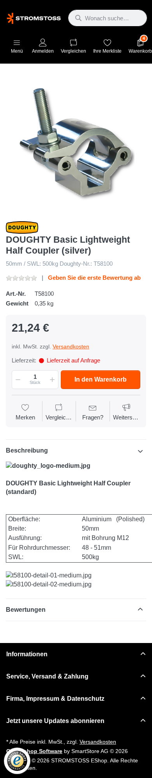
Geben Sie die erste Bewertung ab (94, 277)
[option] (76, 143)
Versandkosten (71, 346)
